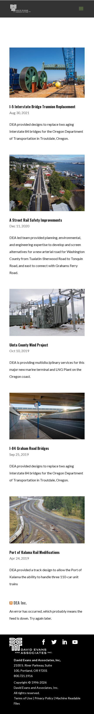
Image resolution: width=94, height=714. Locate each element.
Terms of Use (23, 698)
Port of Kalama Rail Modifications (34, 552)
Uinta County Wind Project (28, 345)
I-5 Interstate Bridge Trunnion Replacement (42, 106)
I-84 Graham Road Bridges (29, 448)
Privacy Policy (44, 698)
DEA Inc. (20, 603)
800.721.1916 (23, 676)
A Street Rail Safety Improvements (35, 220)
